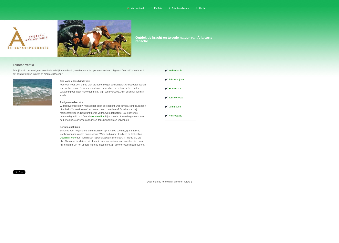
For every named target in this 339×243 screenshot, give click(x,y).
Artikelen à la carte (180, 8)
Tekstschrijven (176, 79)
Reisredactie (175, 115)
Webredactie (175, 70)
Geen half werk (68, 137)
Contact (203, 8)
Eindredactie (175, 88)
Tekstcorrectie (176, 97)
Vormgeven (175, 106)
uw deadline (98, 116)
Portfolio (158, 8)
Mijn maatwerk (137, 8)
